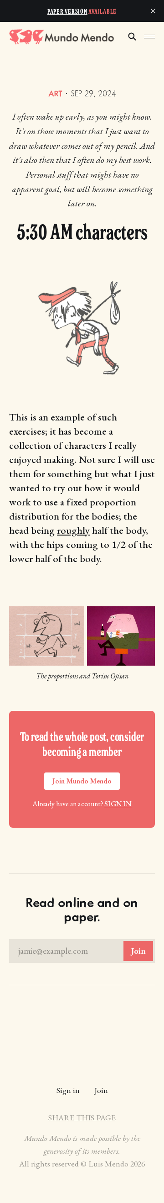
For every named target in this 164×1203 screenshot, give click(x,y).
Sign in (118, 804)
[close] (153, 11)
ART (55, 93)
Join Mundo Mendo (82, 781)
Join (101, 1090)
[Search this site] (132, 36)
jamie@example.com (82, 950)
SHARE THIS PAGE (82, 1117)
